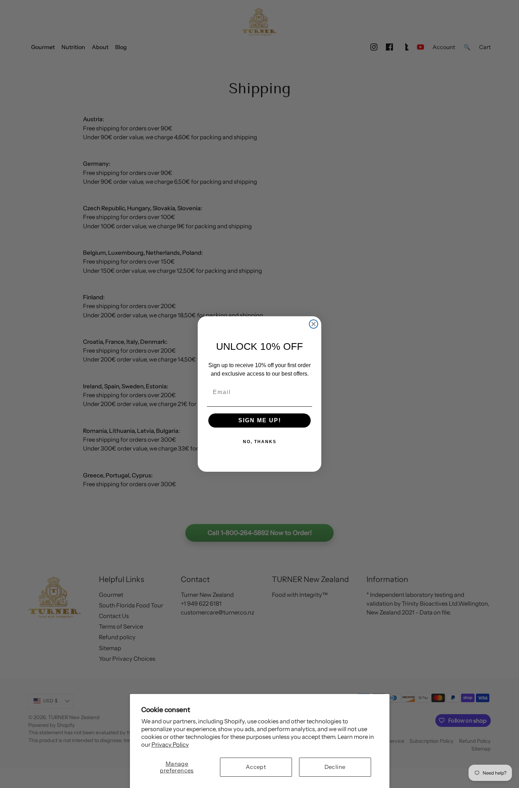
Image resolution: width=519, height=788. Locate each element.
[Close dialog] (313, 324)
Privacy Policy (170, 744)
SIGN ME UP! (259, 420)
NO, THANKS (259, 441)
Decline (335, 766)
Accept (256, 766)
